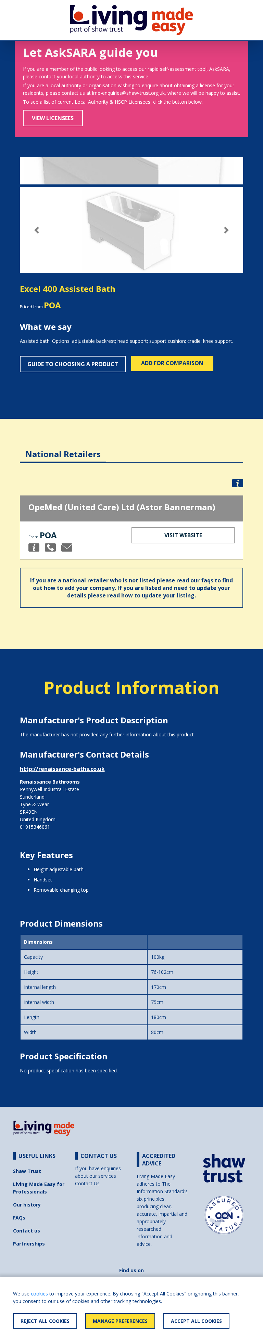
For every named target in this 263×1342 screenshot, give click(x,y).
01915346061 (35, 827)
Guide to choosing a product (72, 364)
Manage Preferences (120, 1321)
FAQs (19, 1217)
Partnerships (29, 1243)
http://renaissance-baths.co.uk (62, 769)
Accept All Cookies (196, 1321)
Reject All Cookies (45, 1321)
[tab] (63, 448)
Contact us (26, 1230)
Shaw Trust (27, 1171)
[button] (36, 230)
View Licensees (53, 118)
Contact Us (87, 1183)
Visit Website (183, 535)
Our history (27, 1204)
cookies (39, 1293)
